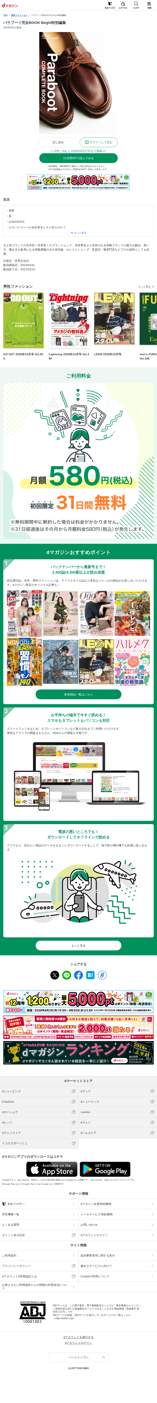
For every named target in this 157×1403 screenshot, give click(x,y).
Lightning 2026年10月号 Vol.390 (69, 356)
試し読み (58, 142)
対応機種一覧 (10, 1214)
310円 (78, 158)
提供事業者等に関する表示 (98, 1255)
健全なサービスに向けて (96, 1266)
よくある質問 (10, 1224)
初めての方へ (16, 1203)
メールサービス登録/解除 (97, 1214)
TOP (5, 15)
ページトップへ (78, 1357)
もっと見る (144, 286)
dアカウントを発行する (78, 1337)
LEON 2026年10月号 (107, 354)
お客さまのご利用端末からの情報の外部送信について (35, 1286)
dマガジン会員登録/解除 (96, 1203)
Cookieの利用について (95, 1276)
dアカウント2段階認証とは (19, 1276)
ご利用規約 (9, 1255)
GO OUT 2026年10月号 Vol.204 (23, 356)
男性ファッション (19, 15)
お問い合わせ (89, 1224)
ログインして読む (101, 142)
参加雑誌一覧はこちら (78, 694)
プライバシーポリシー (16, 1266)
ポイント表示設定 (13, 1235)
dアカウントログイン (94, 1235)
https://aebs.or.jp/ (64, 1318)
